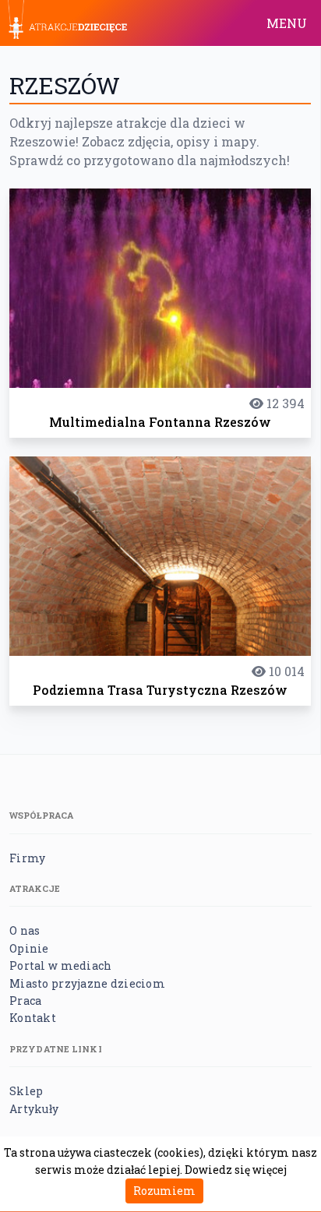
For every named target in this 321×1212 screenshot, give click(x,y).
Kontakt (32, 1017)
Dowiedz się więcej (236, 1169)
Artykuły (33, 1108)
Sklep (26, 1090)
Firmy (27, 858)
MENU (286, 23)
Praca (25, 1000)
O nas (24, 930)
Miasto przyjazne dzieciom (87, 983)
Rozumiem (164, 1190)
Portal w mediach (60, 965)
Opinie (29, 948)
